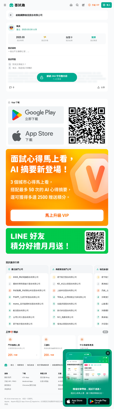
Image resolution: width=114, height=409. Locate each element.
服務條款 (61, 377)
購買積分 (7, 385)
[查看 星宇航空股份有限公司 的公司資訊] (27, 323)
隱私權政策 (62, 385)
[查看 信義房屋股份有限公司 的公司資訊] (71, 303)
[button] (12, 381)
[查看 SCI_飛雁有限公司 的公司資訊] (71, 317)
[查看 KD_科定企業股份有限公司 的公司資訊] (71, 283)
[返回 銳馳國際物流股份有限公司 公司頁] (57, 15)
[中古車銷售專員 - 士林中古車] (95, 347)
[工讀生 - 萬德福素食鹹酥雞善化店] (59, 347)
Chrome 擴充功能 (29, 385)
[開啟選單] (5, 5)
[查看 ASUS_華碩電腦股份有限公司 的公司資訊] (27, 277)
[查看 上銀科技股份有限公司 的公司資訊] (71, 290)
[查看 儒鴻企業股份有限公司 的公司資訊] (71, 323)
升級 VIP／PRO (10, 381)
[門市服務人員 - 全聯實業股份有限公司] (23, 347)
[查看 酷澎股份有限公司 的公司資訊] (27, 310)
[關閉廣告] (108, 353)
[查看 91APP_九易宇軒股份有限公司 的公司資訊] (27, 297)
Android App (27, 381)
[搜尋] (77, 5)
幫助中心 (61, 389)
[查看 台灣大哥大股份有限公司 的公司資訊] (27, 317)
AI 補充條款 (62, 381)
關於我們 (7, 377)
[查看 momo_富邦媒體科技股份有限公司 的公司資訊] (27, 303)
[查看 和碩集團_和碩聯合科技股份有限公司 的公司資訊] (27, 290)
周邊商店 (7, 389)
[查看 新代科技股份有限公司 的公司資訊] (71, 310)
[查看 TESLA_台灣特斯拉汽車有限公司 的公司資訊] (71, 297)
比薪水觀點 (44, 381)
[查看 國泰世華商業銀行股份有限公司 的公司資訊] (27, 283)
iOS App (25, 377)
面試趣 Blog (44, 377)
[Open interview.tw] (5, 365)
